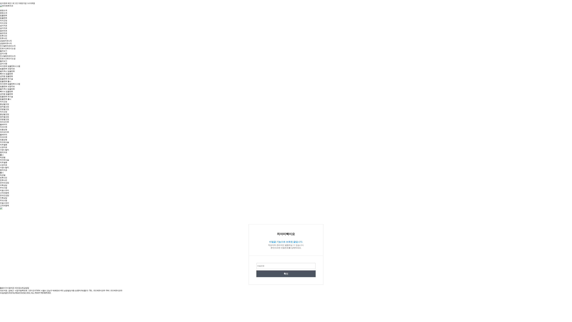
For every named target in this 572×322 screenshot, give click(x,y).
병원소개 (3, 10)
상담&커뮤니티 (6, 41)
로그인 (15, 3)
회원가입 (22, 3)
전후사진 (3, 36)
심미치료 (3, 26)
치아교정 (3, 21)
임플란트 (3, 15)
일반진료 (3, 31)
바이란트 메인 (5, 3)
